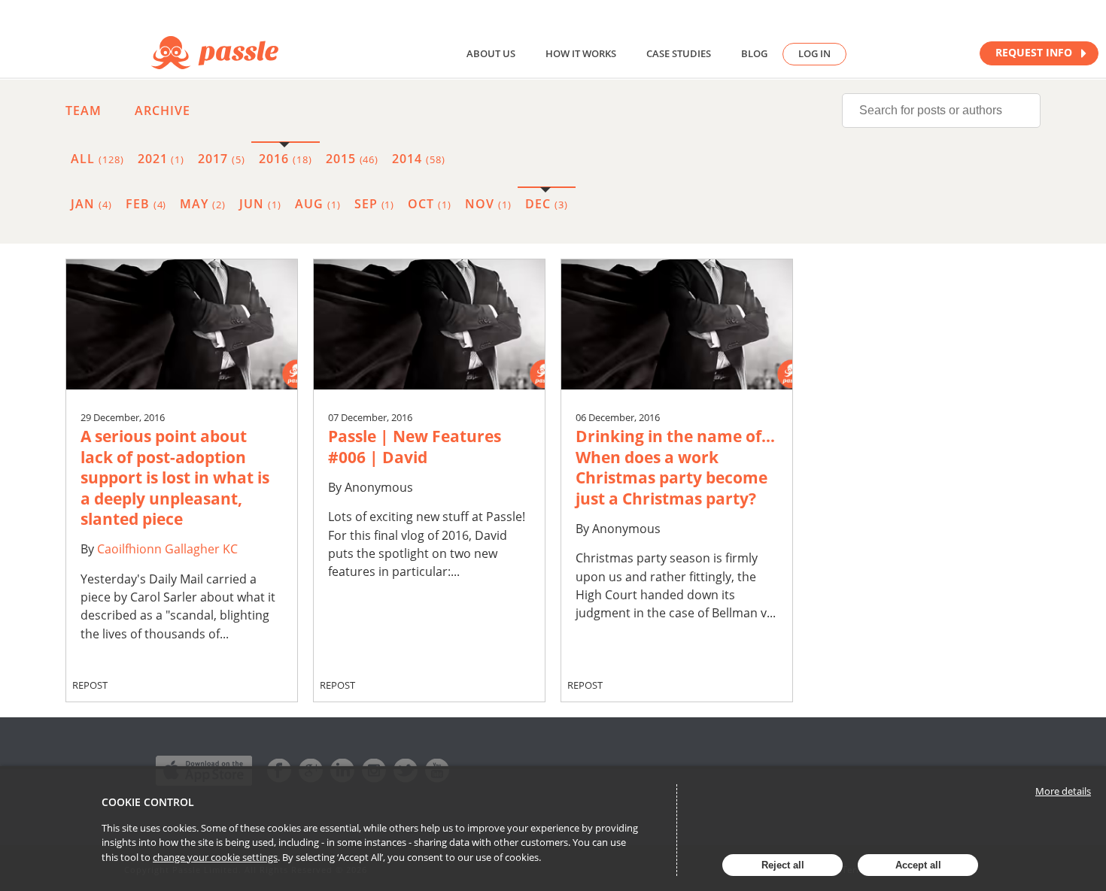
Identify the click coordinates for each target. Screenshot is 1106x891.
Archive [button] (162, 110)
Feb (146, 203)
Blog (754, 53)
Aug (318, 203)
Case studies (678, 53)
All (97, 158)
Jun (260, 203)
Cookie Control (148, 802)
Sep (374, 203)
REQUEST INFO (1035, 52)
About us (490, 53)
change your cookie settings (215, 857)
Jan (91, 203)
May (203, 203)
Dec (546, 203)
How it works (580, 53)
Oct (429, 203)
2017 (221, 158)
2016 (285, 158)
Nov (488, 203)
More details (1063, 791)
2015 (352, 158)
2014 (418, 158)
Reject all (782, 865)
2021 (161, 158)
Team (83, 110)
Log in (814, 53)
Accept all (918, 865)
